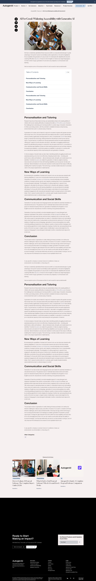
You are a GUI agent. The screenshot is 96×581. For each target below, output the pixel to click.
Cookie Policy (68, 565)
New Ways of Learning (33, 82)
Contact (49, 562)
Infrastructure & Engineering (35, 565)
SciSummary (46, 179)
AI (25, 437)
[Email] (16, 26)
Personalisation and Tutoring (35, 78)
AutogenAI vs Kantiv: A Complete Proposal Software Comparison (72, 482)
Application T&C (69, 570)
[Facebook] (16, 19)
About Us (50, 567)
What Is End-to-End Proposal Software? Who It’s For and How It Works (47, 483)
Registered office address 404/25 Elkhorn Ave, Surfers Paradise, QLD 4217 (55, 579)
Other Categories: (29, 434)
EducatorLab (37, 160)
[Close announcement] (94, 2)
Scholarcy (39, 179)
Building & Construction (34, 567)
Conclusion (29, 91)
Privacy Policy (68, 562)
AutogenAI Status (51, 570)
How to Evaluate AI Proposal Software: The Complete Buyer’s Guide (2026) (23, 483)
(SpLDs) (36, 58)
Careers (49, 565)
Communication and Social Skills (36, 87)
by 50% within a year (60, 123)
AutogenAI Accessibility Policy (71, 572)
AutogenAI (57, 214)
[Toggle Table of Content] (67, 72)
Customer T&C (69, 568)
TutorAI (63, 136)
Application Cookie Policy (71, 567)
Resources (50, 568)
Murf (44, 193)
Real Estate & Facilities (34, 562)
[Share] (16, 30)
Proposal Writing (16, 478)
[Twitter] (16, 22)
